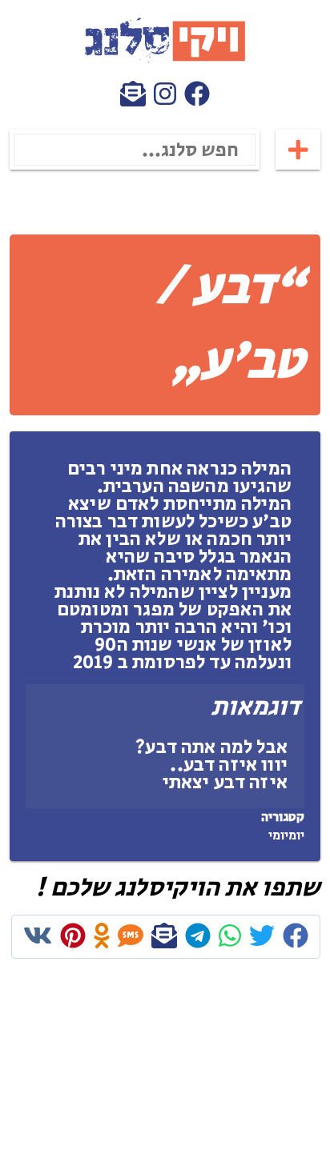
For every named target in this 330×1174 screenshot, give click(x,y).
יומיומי (286, 836)
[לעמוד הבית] (165, 59)
